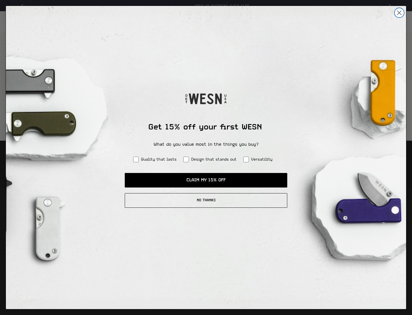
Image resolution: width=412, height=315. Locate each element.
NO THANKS (206, 200)
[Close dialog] (399, 13)
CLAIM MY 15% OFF (206, 180)
